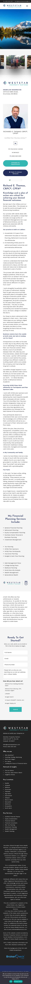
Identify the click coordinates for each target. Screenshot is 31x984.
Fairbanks (7, 791)
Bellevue (7, 787)
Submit (15, 709)
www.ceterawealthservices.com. (17, 929)
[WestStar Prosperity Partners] (12, 6)
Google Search (9, 697)
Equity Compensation (11, 818)
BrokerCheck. (18, 950)
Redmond (8, 804)
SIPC (15, 851)
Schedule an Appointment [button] (15, 163)
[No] (29, 978)
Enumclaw (8, 789)
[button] (27, 1)
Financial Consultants (11, 823)
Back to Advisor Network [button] (16, 172)
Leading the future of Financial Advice (16, 763)
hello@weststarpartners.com (22, 1)
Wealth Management (11, 829)
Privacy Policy (18, 981)
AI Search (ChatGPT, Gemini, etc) (14, 700)
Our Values (8, 761)
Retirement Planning (11, 827)
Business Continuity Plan (19, 944)
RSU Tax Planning (10, 825)
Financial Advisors (10, 820)
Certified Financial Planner (12, 816)
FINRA (11, 851)
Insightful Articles (10, 774)
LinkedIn (7, 693)
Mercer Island (9, 799)
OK (11, 981)
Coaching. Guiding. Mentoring (13, 757)
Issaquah (7, 785)
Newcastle (8, 802)
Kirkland (7, 797)
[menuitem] (27, 1)
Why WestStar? (9, 755)
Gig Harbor (8, 793)
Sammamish (8, 795)
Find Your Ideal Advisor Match (13, 772)
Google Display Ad (10, 703)
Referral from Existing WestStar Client (14, 684)
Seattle (7, 783)
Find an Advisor (9, 770)
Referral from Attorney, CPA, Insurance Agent (13, 689)
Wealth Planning (9, 831)
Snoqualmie (8, 806)
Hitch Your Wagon (10, 759)
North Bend (8, 808)
